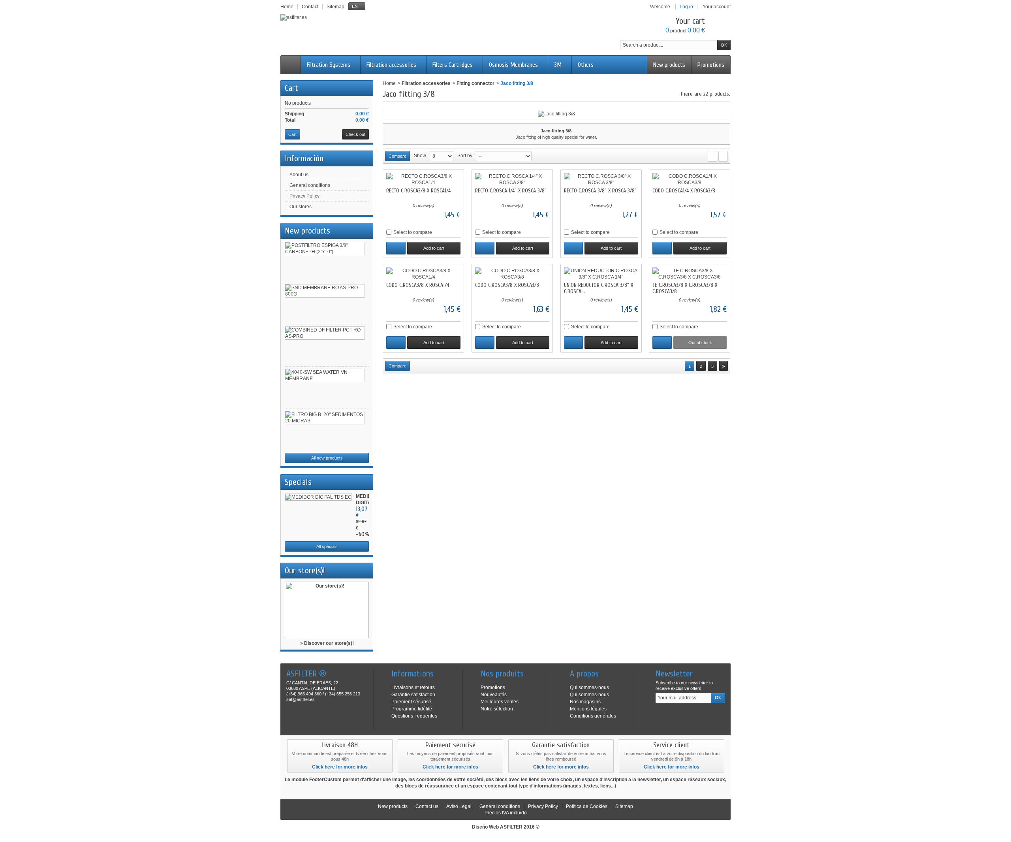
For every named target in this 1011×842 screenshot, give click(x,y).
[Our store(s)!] (327, 610)
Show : (421, 155)
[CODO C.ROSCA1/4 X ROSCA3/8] (689, 179)
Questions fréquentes (414, 716)
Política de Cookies (586, 806)
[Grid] (712, 156)
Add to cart (433, 248)
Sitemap (624, 806)
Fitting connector (475, 83)
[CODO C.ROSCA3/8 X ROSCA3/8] (512, 273)
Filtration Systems (328, 64)
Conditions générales (593, 716)
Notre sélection (497, 709)
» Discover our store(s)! (327, 643)
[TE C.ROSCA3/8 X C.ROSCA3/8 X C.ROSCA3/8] (689, 273)
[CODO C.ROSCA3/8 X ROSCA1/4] (423, 273)
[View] (396, 248)
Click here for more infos (340, 767)
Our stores (300, 206)
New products (669, 64)
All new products (327, 458)
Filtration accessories (391, 64)
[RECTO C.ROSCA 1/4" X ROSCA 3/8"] (512, 179)
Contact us (426, 806)
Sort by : (466, 155)
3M (558, 64)
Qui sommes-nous (589, 687)
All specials (327, 546)
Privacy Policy (304, 196)
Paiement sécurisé (411, 701)
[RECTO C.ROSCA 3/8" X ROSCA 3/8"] (601, 179)
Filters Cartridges (452, 64)
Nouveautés (494, 694)
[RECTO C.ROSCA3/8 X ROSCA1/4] (423, 179)
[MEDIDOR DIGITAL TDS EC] (318, 497)
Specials (298, 482)
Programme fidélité (411, 709)
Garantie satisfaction (413, 694)
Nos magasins (585, 701)
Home (389, 83)
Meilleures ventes (500, 701)
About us (298, 174)
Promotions (710, 64)
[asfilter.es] (293, 17)
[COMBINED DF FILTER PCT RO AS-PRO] (325, 333)
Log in (686, 6)
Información (304, 158)
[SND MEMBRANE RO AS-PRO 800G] (325, 291)
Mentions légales (588, 709)
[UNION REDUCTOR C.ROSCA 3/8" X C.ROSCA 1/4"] (601, 273)
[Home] (291, 65)
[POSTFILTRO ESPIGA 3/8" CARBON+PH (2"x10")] (325, 248)
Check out (355, 134)
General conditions (309, 185)
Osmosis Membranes (513, 64)
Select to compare (412, 232)
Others (586, 64)
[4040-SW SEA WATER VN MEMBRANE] (325, 375)
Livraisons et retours (413, 687)
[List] (723, 156)
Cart (291, 88)
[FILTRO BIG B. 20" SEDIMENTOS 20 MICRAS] (325, 417)
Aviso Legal (459, 806)
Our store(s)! (305, 570)
